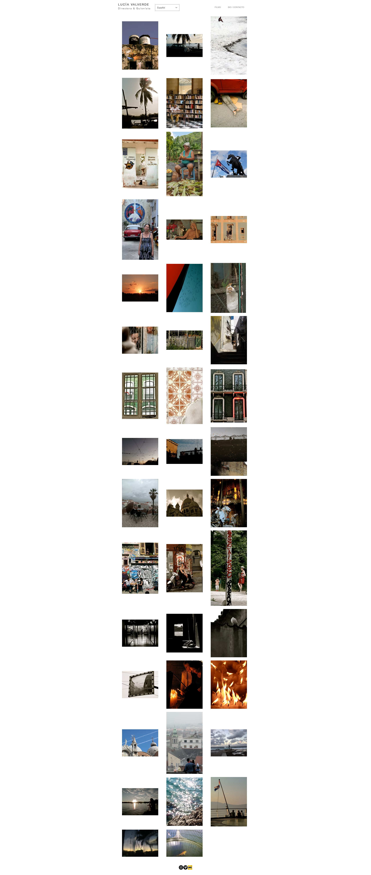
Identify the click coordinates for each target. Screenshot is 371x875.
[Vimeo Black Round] (185, 867)
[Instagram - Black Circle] (181, 867)
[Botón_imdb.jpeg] (190, 867)
